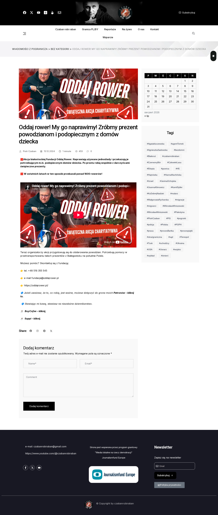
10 (148, 91)
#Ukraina (180, 243)
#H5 (178, 168)
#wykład (151, 255)
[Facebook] (24, 12)
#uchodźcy (164, 243)
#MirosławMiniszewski (157, 212)
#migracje (179, 200)
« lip (146, 115)
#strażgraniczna (154, 237)
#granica (165, 168)
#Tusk (150, 243)
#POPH (178, 224)
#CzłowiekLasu (174, 162)
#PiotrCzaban (153, 218)
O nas (141, 29)
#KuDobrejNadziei (155, 193)
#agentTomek (177, 144)
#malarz (174, 193)
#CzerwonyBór (154, 162)
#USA (149, 249)
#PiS (168, 218)
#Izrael (150, 181)
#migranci (151, 206)
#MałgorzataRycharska (158, 200)
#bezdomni (179, 150)
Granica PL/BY (90, 29)
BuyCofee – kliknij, (35, 311)
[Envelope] (59, 12)
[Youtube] (38, 12)
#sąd (170, 237)
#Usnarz (163, 249)
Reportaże (110, 29)
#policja (150, 224)
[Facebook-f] (25, 467)
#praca (150, 231)
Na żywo (127, 29)
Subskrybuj (188, 12)
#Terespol (184, 237)
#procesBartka (167, 231)
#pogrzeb (181, 218)
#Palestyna (179, 212)
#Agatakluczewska (155, 144)
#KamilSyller (176, 187)
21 (177, 96)
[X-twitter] (31, 12)
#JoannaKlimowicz (155, 187)
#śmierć (164, 255)
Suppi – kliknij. (32, 318)
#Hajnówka (152, 175)
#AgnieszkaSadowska (157, 150)
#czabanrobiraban (170, 156)
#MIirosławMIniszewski (173, 206)
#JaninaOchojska (168, 181)
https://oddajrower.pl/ (36, 285)
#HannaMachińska (172, 175)
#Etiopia (151, 168)
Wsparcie (108, 37)
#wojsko (177, 249)
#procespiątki (186, 231)
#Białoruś (151, 156)
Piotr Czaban (29, 151)
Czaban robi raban (65, 29)
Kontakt (154, 29)
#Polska (164, 224)
